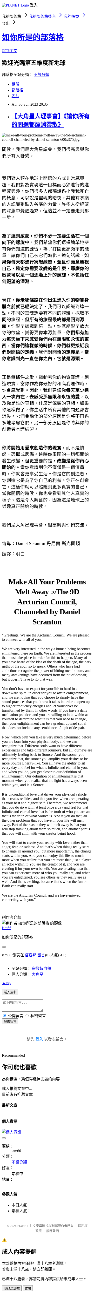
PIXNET (22, 1226)
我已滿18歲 (12, 1288)
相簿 (15, 84)
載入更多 (10, 992)
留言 (41, 955)
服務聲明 (52, 1231)
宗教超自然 (41, 969)
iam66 (6, 928)
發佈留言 (10, 1021)
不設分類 (41, 75)
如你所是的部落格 (33, 37)
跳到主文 (9, 51)
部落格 (17, 90)
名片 (15, 96)
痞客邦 (30, 955)
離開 (28, 1288)
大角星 (37, 974)
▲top (6, 983)
